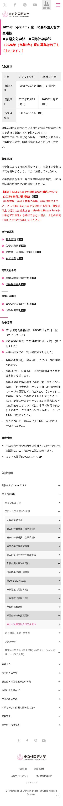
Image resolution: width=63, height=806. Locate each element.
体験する (6, 664)
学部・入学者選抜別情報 (17, 511)
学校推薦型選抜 (14, 607)
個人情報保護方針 (44, 776)
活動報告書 (12, 284)
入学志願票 (12, 245)
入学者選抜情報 (14, 520)
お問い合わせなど (11, 690)
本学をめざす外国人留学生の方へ (19, 707)
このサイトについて (20, 776)
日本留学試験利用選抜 (18, 572)
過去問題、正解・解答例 (17, 633)
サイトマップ (31, 782)
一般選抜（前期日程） (18, 589)
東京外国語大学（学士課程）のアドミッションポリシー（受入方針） (30, 652)
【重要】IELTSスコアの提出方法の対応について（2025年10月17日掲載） (30, 194)
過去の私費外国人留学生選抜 (21, 624)
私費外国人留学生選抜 (18, 563)
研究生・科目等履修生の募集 (16, 681)
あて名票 (11, 258)
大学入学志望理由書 (17, 278)
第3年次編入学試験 (16, 580)
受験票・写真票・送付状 (20, 252)
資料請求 (6, 716)
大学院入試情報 (9, 672)
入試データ (10, 641)
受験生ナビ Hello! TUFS (14, 485)
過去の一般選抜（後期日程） (21, 537)
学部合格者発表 (9, 699)
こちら (22, 450)
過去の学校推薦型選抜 (18, 546)
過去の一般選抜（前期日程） (21, 528)
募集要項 (11, 239)
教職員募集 (39, 769)
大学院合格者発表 (11, 725)
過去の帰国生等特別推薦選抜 (21, 555)
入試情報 (7, 473)
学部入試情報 (8, 494)
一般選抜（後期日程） (18, 598)
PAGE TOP (57, 795)
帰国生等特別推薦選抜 (18, 615)
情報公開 (23, 769)
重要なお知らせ (49, 137)
